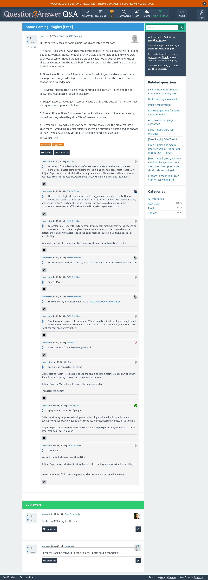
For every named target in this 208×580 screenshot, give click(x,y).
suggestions (58, 145)
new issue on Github (158, 57)
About (182, 16)
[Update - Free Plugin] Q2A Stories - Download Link (163, 177)
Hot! (112, 16)
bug (172, 60)
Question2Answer (157, 40)
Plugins (62, 36)
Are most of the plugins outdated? (161, 122)
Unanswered (124, 16)
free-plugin (45, 145)
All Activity (87, 16)
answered (46, 514)
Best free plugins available (163, 99)
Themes (152, 213)
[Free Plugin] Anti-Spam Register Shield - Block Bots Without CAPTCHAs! (164, 148)
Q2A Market (199, 577)
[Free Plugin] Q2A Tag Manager (161, 131)
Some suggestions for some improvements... (164, 112)
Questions (100, 16)
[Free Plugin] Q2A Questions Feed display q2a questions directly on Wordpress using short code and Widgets (164, 164)
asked (42, 36)
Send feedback (9, 577)
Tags (136, 16)
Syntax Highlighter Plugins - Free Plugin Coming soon (164, 91)
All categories (156, 198)
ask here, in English (164, 49)
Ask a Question (160, 16)
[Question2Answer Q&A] (41, 13)
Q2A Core (153, 203)
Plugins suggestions (159, 104)
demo (117, 3)
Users (147, 16)
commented (47, 161)
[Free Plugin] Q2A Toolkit (162, 139)
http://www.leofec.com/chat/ (105, 301)
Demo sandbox (26, 577)
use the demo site (157, 69)
